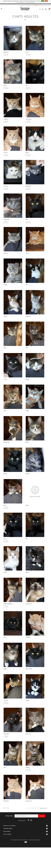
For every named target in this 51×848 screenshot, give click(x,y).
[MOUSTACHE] (35, 590)
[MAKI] (35, 334)
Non (46, 1)
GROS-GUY (28, 734)
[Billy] (35, 525)
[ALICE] (12, 623)
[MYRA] (12, 491)
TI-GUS (5, 379)
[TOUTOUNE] (12, 720)
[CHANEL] (12, 270)
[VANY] (12, 397)
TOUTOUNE (6, 734)
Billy (27, 538)
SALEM (27, 505)
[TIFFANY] (12, 302)
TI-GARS (5, 700)
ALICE (4, 637)
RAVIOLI (5, 253)
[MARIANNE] (35, 172)
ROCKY (5, 85)
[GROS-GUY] (35, 720)
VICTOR (5, 152)
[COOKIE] (35, 686)
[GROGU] (35, 558)
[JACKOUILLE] (35, 105)
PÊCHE (5, 572)
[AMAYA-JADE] (35, 655)
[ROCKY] (12, 71)
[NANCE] (35, 138)
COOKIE (27, 700)
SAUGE (27, 442)
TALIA (27, 284)
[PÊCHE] (12, 558)
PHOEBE (5, 473)
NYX (27, 219)
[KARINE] (12, 655)
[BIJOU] (12, 525)
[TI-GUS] (12, 365)
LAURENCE (28, 316)
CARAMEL (28, 637)
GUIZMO (28, 767)
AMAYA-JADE (29, 668)
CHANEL (5, 284)
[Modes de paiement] (25, 842)
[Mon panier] (48, 8)
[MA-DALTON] (12, 428)
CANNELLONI (6, 219)
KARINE (5, 668)
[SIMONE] (35, 460)
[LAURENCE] (35, 302)
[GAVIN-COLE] (35, 787)
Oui (42, 1)
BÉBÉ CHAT (6, 52)
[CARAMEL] (35, 623)
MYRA (4, 505)
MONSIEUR (6, 801)
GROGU (27, 572)
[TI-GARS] (12, 686)
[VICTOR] (12, 138)
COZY (4, 767)
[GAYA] (12, 334)
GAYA (4, 347)
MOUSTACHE (29, 603)
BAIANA (27, 379)
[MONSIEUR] (12, 787)
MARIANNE (28, 186)
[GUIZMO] (35, 753)
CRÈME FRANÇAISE (7, 603)
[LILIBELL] (35, 397)
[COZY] (12, 753)
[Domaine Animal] (25, 8)
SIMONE (27, 473)
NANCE (27, 152)
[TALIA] (35, 270)
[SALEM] (35, 491)
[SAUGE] (35, 428)
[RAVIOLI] (12, 239)
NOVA (27, 52)
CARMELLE (5, 119)
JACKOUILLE (28, 119)
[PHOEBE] (12, 460)
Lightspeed (37, 839)
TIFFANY (5, 316)
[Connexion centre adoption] (45, 9)
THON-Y (27, 253)
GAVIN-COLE (29, 801)
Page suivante (43, 808)
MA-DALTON (6, 442)
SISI (26, 85)
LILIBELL (27, 410)
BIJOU (4, 538)
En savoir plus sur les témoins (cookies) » (25, 2)
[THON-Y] (35, 239)
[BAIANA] (35, 365)
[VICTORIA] (12, 172)
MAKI (27, 347)
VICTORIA (5, 186)
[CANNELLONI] (12, 205)
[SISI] (35, 71)
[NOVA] (35, 38)
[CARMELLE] (12, 105)
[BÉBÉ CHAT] (12, 38)
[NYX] (35, 205)
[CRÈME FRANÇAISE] (12, 590)
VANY (4, 410)
